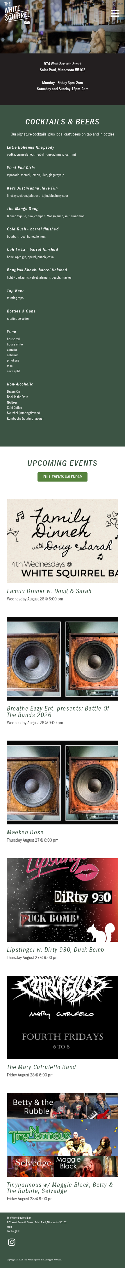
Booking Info (13, 1231)
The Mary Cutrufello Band (62, 1030)
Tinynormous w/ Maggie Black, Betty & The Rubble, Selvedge (62, 1150)
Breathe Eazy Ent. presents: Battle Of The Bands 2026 (62, 674)
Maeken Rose (62, 795)
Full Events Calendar (62, 477)
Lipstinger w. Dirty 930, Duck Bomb (62, 912)
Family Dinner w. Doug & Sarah (62, 553)
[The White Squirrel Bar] (39, 13)
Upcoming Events (62, 463)
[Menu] (116, 14)
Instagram (11, 1242)
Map (9, 1226)
